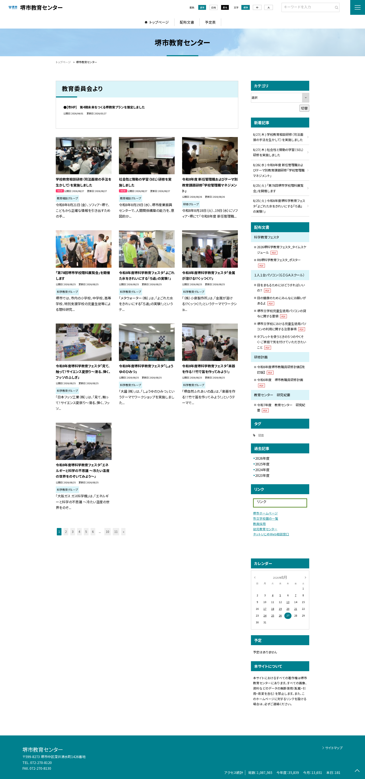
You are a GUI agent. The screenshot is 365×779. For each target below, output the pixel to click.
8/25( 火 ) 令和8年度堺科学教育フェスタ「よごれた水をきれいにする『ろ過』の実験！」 (279, 206)
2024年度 (262, 469)
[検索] (335, 6)
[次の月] (305, 577)
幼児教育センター (265, 529)
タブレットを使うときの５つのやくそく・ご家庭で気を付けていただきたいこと (281, 342)
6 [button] (93, 531)
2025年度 (262, 463)
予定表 (210, 22)
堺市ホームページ (265, 513)
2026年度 (262, 458)
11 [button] (116, 531)
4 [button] (79, 531)
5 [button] (86, 531)
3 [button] (73, 531)
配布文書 (187, 22)
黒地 (225, 7)
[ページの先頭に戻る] (357, 771)
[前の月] (254, 577)
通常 (202, 7)
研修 (261, 435)
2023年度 (262, 475)
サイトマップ (334, 747)
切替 (304, 108)
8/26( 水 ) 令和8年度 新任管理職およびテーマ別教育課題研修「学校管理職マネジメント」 (279, 170)
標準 (245, 7)
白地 (213, 7)
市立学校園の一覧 (265, 518)
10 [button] (107, 531)
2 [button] (66, 531)
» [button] (123, 531)
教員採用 (259, 523)
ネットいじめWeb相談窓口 (271, 534)
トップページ (159, 22)
